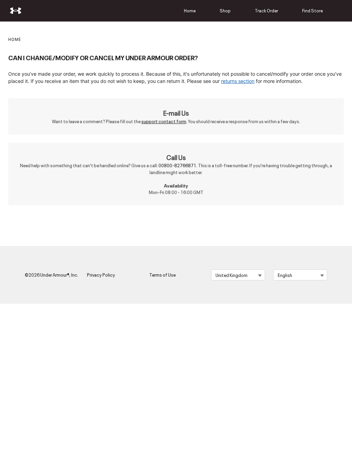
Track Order (266, 10)
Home (190, 10)
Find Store (312, 10)
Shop (225, 10)
